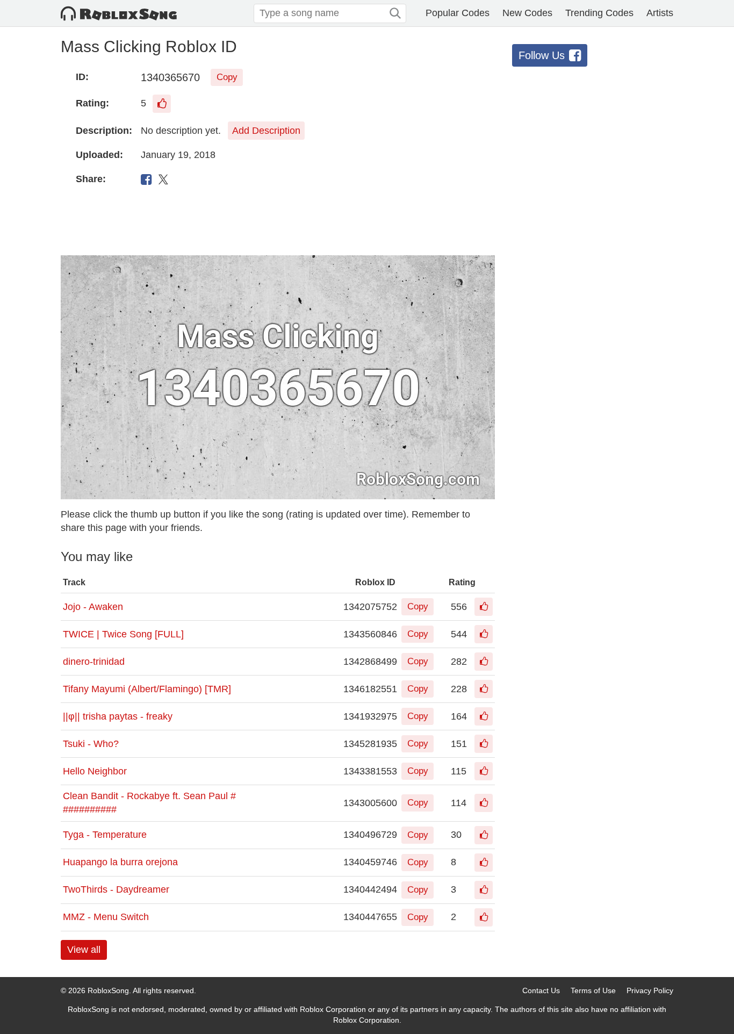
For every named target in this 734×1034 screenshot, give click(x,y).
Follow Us (542, 55)
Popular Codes (458, 13)
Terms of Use (593, 990)
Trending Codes (599, 13)
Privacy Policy (650, 990)
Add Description (266, 130)
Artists (659, 13)
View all (83, 949)
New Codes (527, 13)
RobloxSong (108, 990)
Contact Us (541, 990)
